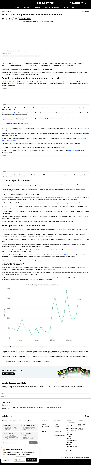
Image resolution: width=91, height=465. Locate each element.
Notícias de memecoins (69, 449)
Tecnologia (8, 11)
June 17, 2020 (24, 123)
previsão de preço (73, 150)
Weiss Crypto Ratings (7, 82)
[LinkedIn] (13, 18)
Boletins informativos (59, 435)
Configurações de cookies (82, 457)
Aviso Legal (72, 457)
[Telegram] (9, 18)
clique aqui (46, 361)
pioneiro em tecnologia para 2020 (57, 255)
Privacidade (65, 457)
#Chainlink (19, 118)
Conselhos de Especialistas (57, 432)
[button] (10, 427)
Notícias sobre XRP (70, 426)
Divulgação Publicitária (80, 428)
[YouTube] (3, 18)
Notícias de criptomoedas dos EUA (71, 439)
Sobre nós (44, 429)
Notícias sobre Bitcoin (71, 428)
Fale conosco (45, 426)
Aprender (56, 426)
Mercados (56, 429)
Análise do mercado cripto (71, 431)
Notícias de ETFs (70, 453)
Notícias (4, 11)
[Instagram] (16, 18)
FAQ (14, 113)
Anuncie (44, 424)
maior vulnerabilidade (29, 346)
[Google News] (88, 416)
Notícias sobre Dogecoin (69, 443)
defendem (36, 189)
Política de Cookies (21, 456)
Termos (60, 457)
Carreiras (44, 431)
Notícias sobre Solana (71, 446)
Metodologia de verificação (81, 424)
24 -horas (19, 69)
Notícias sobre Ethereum (69, 435)
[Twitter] (6, 18)
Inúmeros (4, 69)
